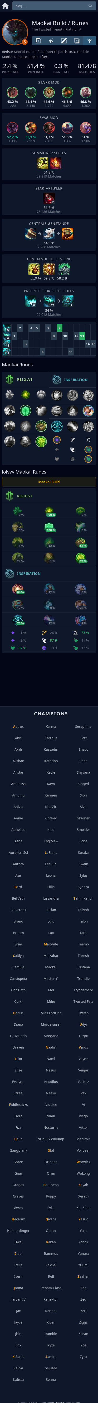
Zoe (83, 1345)
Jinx (18, 1345)
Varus (83, 1047)
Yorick (83, 1242)
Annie (18, 818)
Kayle (51, 772)
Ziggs (83, 1322)
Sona (83, 841)
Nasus (51, 1070)
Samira (51, 1356)
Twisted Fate (83, 1001)
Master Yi (51, 978)
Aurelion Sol (18, 852)
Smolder (83, 829)
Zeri (83, 1310)
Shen (83, 761)
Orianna (51, 1162)
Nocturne (51, 1127)
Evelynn (18, 1081)
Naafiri (51, 1047)
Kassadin (51, 749)
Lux (51, 932)
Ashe (18, 841)
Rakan (51, 1242)
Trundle (83, 978)
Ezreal (18, 1093)
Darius (18, 1013)
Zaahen (83, 1276)
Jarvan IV (18, 1299)
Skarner (83, 818)
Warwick (83, 1162)
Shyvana (83, 772)
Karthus (51, 738)
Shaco (83, 749)
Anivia (18, 806)
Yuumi (83, 1265)
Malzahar (51, 955)
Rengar (51, 1310)
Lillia (51, 887)
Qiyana (51, 1219)
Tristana (83, 967)
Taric (83, 932)
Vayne (83, 1058)
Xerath (83, 1196)
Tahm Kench (83, 898)
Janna (18, 1288)
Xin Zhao (83, 1207)
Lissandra (51, 898)
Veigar (83, 1070)
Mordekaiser (51, 1024)
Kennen (51, 795)
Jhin (18, 1333)
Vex (83, 1093)
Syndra (83, 887)
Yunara (83, 1253)
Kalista (18, 1379)
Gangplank (18, 1150)
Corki (18, 1001)
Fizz (18, 1127)
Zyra (83, 1356)
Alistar (18, 772)
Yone (83, 1230)
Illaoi (18, 1253)
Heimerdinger (18, 1230)
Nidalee (51, 1104)
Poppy (51, 1196)
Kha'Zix (51, 806)
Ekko (18, 1058)
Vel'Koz (83, 1081)
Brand (18, 921)
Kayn (51, 783)
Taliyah (83, 909)
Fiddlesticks (18, 1104)
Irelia (18, 1265)
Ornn (51, 1173)
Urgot (83, 1036)
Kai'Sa (18, 1368)
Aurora (18, 864)
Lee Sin (51, 864)
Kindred (50, 818)
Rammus (51, 1253)
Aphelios (18, 829)
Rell (51, 1276)
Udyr (83, 1024)
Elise (18, 1070)
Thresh (83, 955)
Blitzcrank (18, 909)
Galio (18, 1139)
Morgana (51, 1036)
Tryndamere (83, 990)
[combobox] (54, 5)
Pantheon (51, 1184)
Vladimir (83, 1139)
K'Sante (18, 1356)
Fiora (18, 1116)
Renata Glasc (51, 1288)
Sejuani (51, 1368)
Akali (18, 749)
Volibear (83, 1150)
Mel (51, 990)
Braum (18, 932)
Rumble (51, 1333)
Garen (18, 1162)
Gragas (18, 1184)
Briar (18, 944)
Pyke (50, 1207)
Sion (83, 795)
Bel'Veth (18, 898)
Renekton (51, 1299)
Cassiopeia (18, 978)
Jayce (18, 1322)
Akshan (18, 761)
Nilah (51, 1116)
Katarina (51, 761)
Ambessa (18, 783)
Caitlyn (18, 955)
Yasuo (83, 1219)
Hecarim (18, 1219)
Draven (18, 1047)
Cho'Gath (18, 990)
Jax (18, 1310)
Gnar (18, 1173)
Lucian (51, 909)
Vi (83, 1104)
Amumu (18, 795)
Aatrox (18, 726)
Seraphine (83, 726)
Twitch (83, 1013)
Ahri (18, 738)
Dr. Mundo (18, 1036)
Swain (83, 864)
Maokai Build (49, 482)
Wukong (83, 1173)
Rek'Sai (51, 1265)
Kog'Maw (51, 841)
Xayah (83, 1184)
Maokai (51, 967)
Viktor (83, 1127)
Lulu (51, 921)
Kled (50, 829)
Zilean (83, 1333)
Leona (51, 875)
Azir (18, 875)
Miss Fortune (51, 1013)
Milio (51, 1001)
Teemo (83, 944)
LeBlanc (51, 852)
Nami (51, 1058)
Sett (83, 738)
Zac (83, 1288)
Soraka (83, 852)
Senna (51, 1379)
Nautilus (51, 1081)
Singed (83, 783)
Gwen (18, 1207)
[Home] (5, 5)
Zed (83, 1299)
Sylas (83, 875)
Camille (18, 967)
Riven (51, 1322)
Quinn (51, 1230)
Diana (18, 1024)
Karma (51, 726)
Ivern (18, 1276)
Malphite (51, 944)
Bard (18, 887)
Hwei (18, 1242)
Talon (83, 921)
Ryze (51, 1345)
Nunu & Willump (51, 1139)
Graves (18, 1196)
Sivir (83, 806)
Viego (83, 1116)
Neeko (51, 1093)
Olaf (51, 1150)
